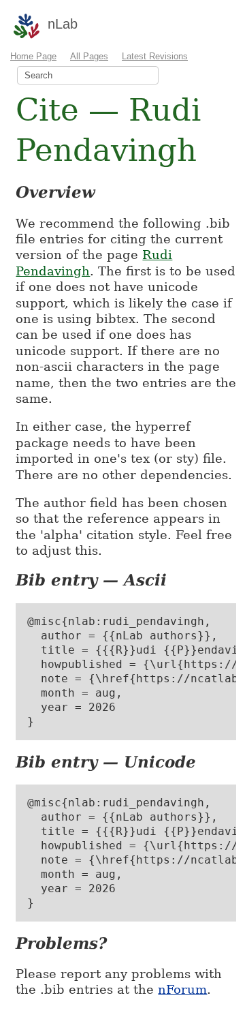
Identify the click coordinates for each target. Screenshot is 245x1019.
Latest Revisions (155, 56)
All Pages (89, 56)
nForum (182, 989)
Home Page (33, 56)
